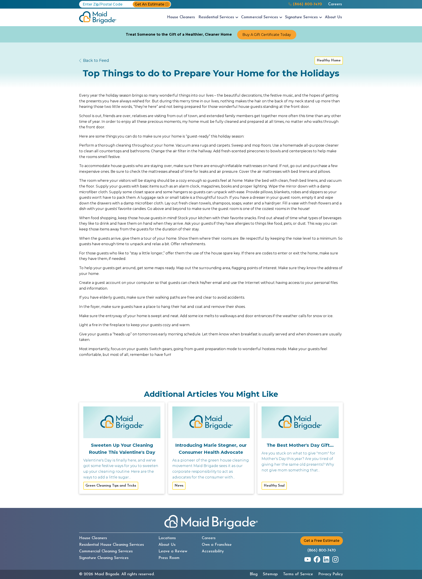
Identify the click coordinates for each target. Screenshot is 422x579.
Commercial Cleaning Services (106, 551)
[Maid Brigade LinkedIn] (326, 559)
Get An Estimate (149, 4)
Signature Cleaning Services (104, 558)
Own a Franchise (217, 545)
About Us (167, 545)
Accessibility (213, 551)
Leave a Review (172, 551)
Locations (167, 538)
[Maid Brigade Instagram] (335, 559)
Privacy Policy (330, 574)
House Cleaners (93, 538)
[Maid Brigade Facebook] (317, 559)
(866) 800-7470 (321, 551)
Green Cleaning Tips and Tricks (110, 485)
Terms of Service (298, 574)
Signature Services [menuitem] (301, 17)
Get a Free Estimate (321, 541)
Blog (254, 574)
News (179, 485)
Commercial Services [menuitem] (259, 17)
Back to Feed (96, 60)
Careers (335, 4)
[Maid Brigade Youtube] (307, 559)
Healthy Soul (274, 485)
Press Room (169, 558)
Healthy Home (329, 60)
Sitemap (270, 574)
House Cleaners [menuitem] (181, 17)
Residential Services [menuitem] (216, 17)
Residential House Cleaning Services (111, 545)
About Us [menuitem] (333, 17)
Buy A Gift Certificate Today (266, 35)
